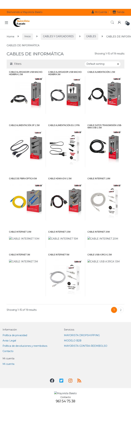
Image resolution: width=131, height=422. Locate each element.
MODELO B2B (72, 340)
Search (112, 22)
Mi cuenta (8, 363)
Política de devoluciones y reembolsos (25, 345)
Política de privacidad (15, 335)
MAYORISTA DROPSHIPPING (82, 335)
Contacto (8, 351)
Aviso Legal (9, 340)
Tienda (120, 12)
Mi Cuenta (101, 12)
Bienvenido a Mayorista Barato (24, 12)
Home (10, 36)
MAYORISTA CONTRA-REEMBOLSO (85, 345)
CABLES (91, 36)
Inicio (27, 36)
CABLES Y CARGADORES (58, 36)
